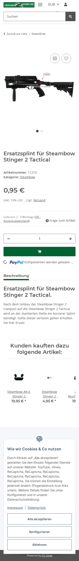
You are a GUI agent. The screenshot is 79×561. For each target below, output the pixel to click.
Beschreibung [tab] (16, 276)
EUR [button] (51, 4)
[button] (66, 4)
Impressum (15, 507)
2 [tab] (41, 131)
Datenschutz (37, 507)
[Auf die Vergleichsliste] (55, 58)
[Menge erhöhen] (70, 238)
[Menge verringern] (8, 238)
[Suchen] (70, 16)
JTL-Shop (47, 555)
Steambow (27, 177)
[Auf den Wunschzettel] (66, 58)
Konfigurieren (39, 532)
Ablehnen (39, 544)
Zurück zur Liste (17, 34)
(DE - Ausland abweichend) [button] (22, 219)
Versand (39, 200)
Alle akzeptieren (39, 519)
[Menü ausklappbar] (40, 3)
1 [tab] (37, 131)
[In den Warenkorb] (7, 47)
